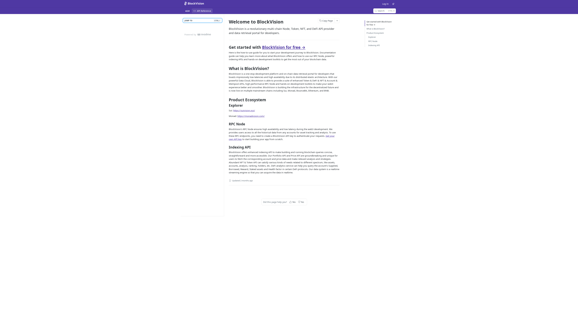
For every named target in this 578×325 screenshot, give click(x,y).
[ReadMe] (204, 34)
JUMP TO (202, 20)
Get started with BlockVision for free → (379, 23)
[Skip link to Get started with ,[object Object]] (226, 47)
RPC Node (372, 41)
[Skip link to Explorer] (226, 105)
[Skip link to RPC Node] (226, 124)
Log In (385, 3)
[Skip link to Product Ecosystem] (226, 100)
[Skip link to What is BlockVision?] (226, 68)
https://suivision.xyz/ (244, 110)
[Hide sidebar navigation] (223, 115)
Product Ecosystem (375, 33)
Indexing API (374, 45)
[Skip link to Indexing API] (226, 147)
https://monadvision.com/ (251, 116)
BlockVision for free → (283, 47)
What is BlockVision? (376, 28)
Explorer (372, 37)
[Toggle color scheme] (393, 3)
